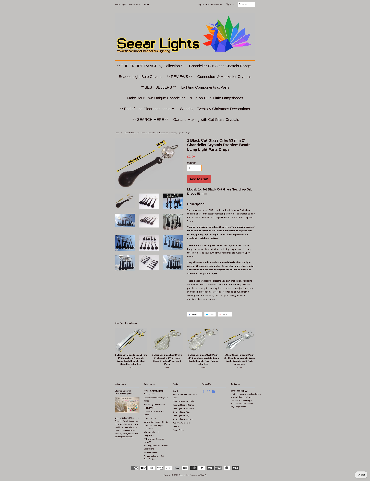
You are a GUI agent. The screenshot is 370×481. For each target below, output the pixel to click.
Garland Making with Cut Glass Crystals (206, 119)
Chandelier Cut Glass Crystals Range (220, 66)
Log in (201, 4)
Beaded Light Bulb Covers (140, 76)
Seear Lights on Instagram (183, 405)
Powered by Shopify (198, 475)
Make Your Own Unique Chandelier (156, 98)
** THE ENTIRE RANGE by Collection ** (150, 66)
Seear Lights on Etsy (181, 416)
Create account (215, 4)
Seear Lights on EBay (181, 412)
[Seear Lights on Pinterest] (208, 392)
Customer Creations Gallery (184, 401)
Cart (232, 4)
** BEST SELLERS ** (158, 87)
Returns (176, 426)
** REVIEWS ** (179, 76)
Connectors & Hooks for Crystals (224, 76)
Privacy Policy (178, 430)
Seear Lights (184, 475)
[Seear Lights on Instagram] (213, 392)
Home (117, 133)
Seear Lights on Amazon (183, 419)
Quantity (191, 163)
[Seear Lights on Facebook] (203, 392)
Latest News (120, 384)
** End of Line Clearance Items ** (147, 109)
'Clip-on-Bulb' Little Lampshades (216, 98)
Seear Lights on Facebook (183, 408)
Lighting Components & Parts (205, 87)
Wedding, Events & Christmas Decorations (215, 109)
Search (175, 391)
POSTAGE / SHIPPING (181, 423)
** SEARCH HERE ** (150, 119)
